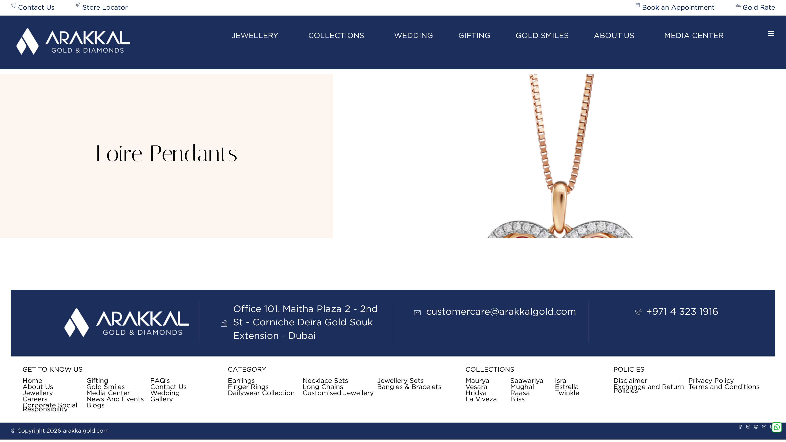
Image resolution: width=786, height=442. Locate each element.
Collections (336, 35)
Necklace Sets (325, 381)
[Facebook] (740, 427)
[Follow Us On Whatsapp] (777, 427)
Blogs (95, 406)
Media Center (694, 35)
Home (32, 381)
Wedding (413, 35)
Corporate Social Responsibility (50, 408)
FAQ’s (160, 381)
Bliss (517, 399)
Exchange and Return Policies (648, 389)
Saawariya (526, 381)
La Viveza (481, 399)
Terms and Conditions (724, 387)
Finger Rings (248, 387)
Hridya (476, 393)
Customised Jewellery (338, 393)
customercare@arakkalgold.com (501, 312)
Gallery (161, 399)
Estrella (567, 387)
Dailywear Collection (261, 393)
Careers (35, 399)
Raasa (520, 393)
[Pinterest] (756, 427)
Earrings (241, 381)
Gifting (474, 35)
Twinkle (567, 393)
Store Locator (105, 7)
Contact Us (36, 7)
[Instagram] (748, 427)
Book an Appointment (678, 7)
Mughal (522, 387)
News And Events (115, 399)
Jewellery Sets (400, 381)
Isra (560, 381)
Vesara (476, 387)
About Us (614, 35)
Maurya (477, 381)
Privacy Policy (711, 381)
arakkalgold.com (86, 431)
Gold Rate (759, 7)
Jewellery (255, 35)
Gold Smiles (542, 35)
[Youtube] (764, 427)
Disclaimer (630, 381)
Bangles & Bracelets (409, 387)
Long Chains (323, 387)
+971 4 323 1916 (682, 312)
